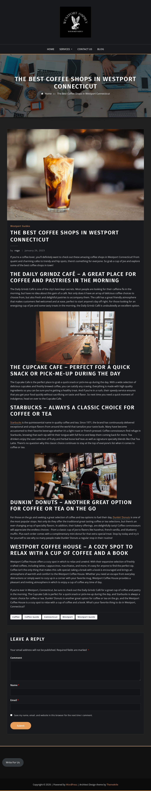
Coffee (16, 617)
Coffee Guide (32, 617)
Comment (16, 657)
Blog (100, 49)
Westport (68, 617)
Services (64, 49)
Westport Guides (20, 226)
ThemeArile (112, 784)
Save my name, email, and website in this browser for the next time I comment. (53, 715)
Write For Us (13, 762)
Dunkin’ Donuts (121, 517)
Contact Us (84, 49)
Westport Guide (86, 617)
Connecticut (51, 617)
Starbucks (15, 422)
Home (50, 49)
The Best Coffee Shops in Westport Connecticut (83, 93)
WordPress (71, 784)
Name (14, 685)
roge (15, 250)
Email (14, 700)
